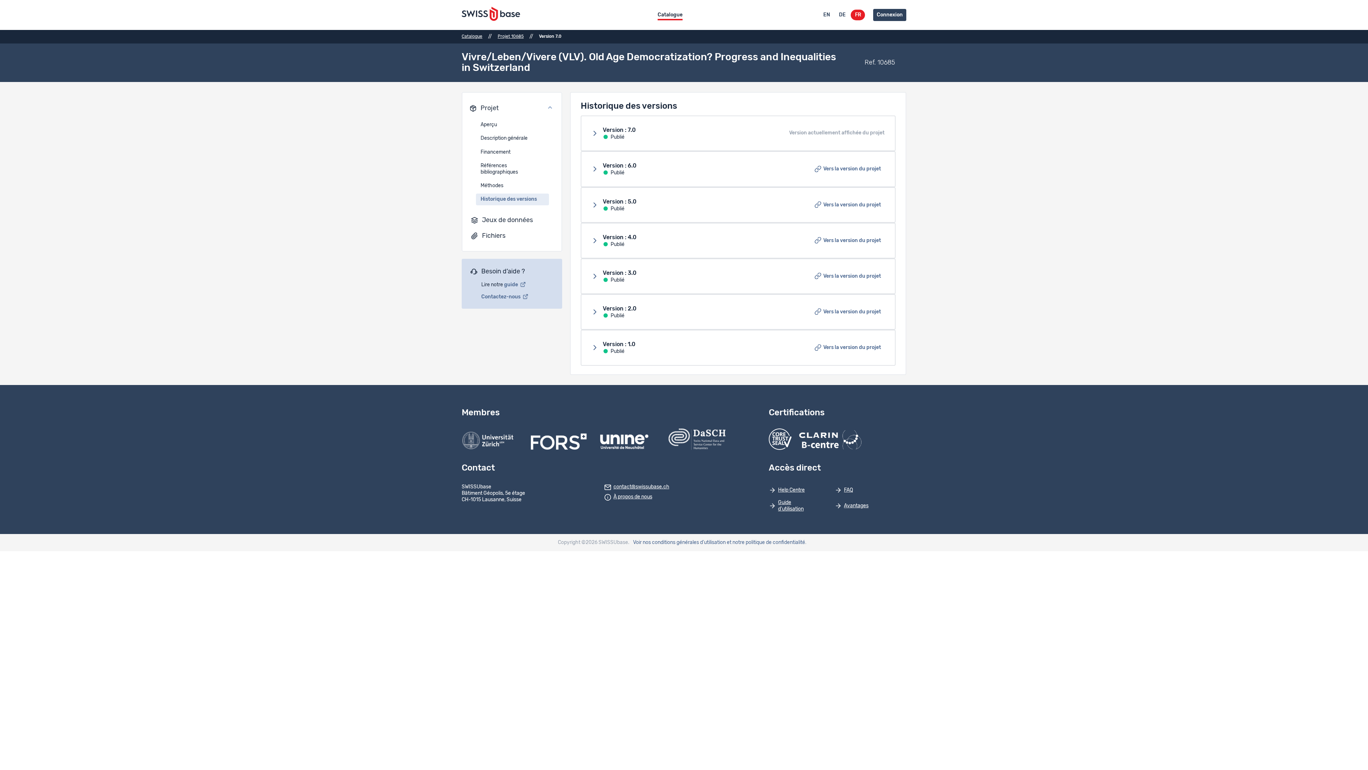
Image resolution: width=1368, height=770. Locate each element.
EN (826, 14)
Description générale (504, 138)
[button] (511, 108)
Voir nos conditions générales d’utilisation (679, 542)
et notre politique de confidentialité (766, 542)
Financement (496, 152)
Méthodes (492, 185)
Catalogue (670, 14)
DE (842, 14)
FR (858, 14)
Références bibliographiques (499, 169)
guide (511, 284)
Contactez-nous (501, 296)
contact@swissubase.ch (641, 486)
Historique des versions (509, 199)
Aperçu (489, 124)
